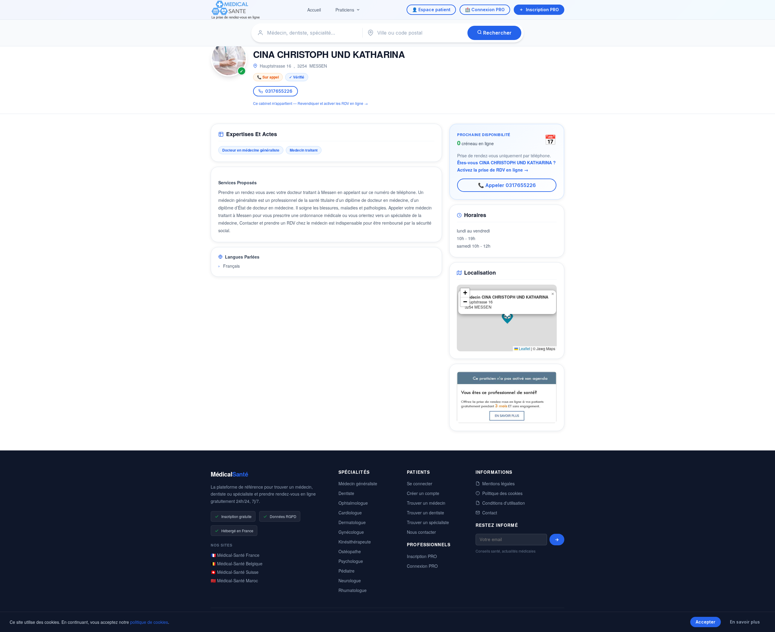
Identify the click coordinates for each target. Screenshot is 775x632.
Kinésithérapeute (354, 542)
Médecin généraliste (357, 483)
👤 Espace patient (431, 9)
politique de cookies (149, 622)
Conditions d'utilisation (503, 503)
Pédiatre (346, 571)
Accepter (705, 621)
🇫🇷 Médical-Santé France (235, 555)
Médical (229, 474)
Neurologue (349, 580)
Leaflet (524, 348)
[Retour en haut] (763, 621)
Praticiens (344, 10)
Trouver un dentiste (425, 513)
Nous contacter (421, 532)
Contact (489, 513)
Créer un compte (423, 493)
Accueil (314, 10)
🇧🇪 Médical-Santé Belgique (236, 563)
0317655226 (278, 91)
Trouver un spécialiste (428, 522)
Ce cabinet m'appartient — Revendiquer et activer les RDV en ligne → (310, 103)
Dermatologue (352, 522)
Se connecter (419, 483)
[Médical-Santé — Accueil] (236, 10)
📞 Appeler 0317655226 (507, 185)
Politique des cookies (502, 493)
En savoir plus (745, 621)
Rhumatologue (352, 590)
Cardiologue (350, 513)
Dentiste (346, 493)
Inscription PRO (542, 9)
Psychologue (350, 561)
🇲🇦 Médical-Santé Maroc (234, 580)
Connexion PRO (422, 566)
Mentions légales (498, 483)
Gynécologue (351, 532)
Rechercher (497, 33)
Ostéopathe (349, 551)
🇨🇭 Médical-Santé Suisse (235, 572)
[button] (507, 318)
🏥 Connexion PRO (485, 9)
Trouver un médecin (426, 503)
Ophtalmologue (353, 503)
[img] (507, 318)
